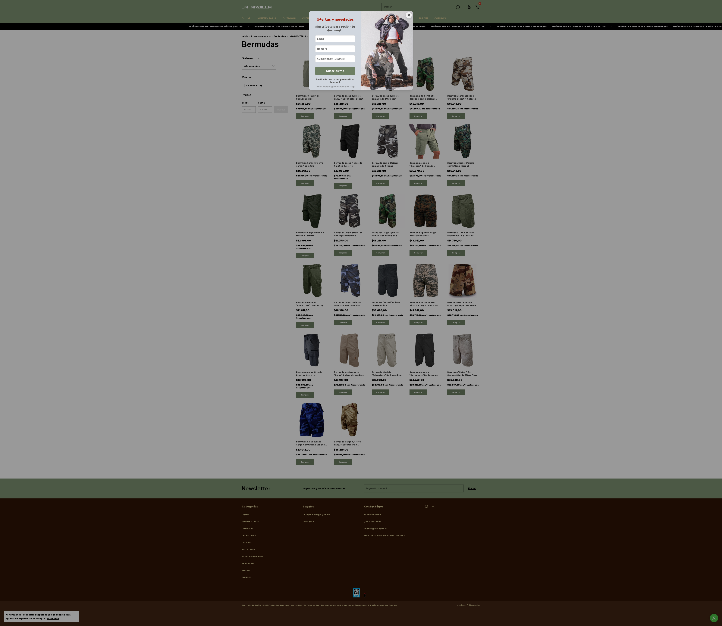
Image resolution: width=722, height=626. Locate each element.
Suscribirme (335, 71)
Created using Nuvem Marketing (335, 86)
